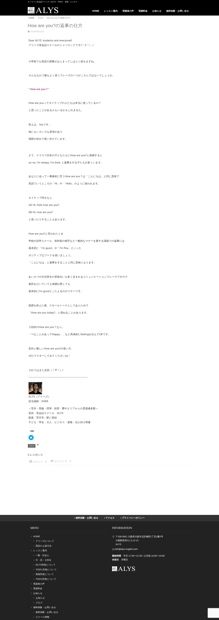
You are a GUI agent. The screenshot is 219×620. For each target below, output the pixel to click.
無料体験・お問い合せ (47, 612)
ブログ (32, 446)
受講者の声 (128, 11)
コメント (39, 461)
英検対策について (45, 574)
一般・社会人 (42, 555)
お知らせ (40, 598)
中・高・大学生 (43, 560)
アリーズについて (45, 541)
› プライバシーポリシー (132, 518)
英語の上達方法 (43, 546)
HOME (95, 11)
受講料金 (143, 11)
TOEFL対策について (46, 569)
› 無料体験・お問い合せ (86, 518)
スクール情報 (42, 617)
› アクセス (109, 518)
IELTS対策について (45, 564)
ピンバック (62, 461)
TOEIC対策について (46, 579)
